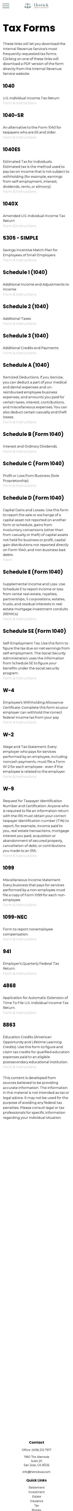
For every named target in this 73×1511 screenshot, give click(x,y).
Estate (36, 1496)
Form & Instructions (19, 103)
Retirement (37, 1487)
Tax (36, 1505)
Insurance (36, 1501)
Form (7, 560)
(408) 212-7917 (41, 1450)
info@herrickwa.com (36, 1472)
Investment (36, 1492)
